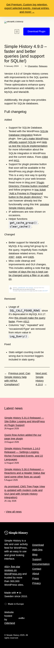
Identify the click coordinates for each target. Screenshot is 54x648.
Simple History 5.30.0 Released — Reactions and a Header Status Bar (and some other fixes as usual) (24, 473)
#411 (16, 160)
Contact (36, 568)
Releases (43, 66)
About (35, 573)
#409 (19, 257)
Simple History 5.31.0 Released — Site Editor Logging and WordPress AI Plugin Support (24, 421)
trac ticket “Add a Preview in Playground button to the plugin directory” (27, 193)
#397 (11, 257)
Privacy (36, 583)
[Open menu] (17, 31)
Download (38, 545)
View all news (14, 511)
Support (36, 559)
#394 (45, 156)
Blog (34, 554)
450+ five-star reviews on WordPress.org (13, 570)
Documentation (41, 564)
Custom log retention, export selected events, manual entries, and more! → (27, 8)
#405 (31, 257)
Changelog (33, 66)
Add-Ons (37, 549)
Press (35, 578)
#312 (26, 321)
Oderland (9, 623)
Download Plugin (36, 31)
